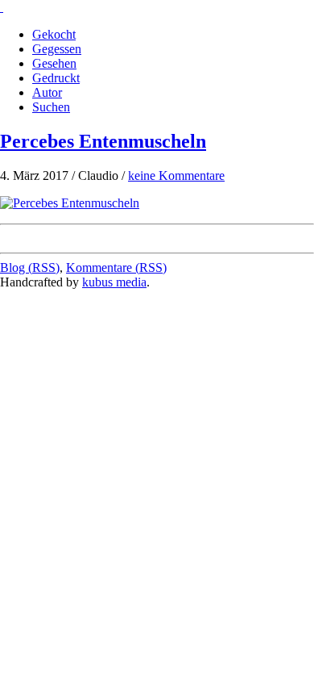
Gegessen (56, 49)
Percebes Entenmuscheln (103, 141)
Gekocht (54, 34)
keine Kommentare (176, 175)
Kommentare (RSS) (116, 267)
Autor (47, 92)
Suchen (51, 107)
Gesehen (54, 63)
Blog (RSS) (30, 267)
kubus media (114, 282)
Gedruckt (56, 78)
